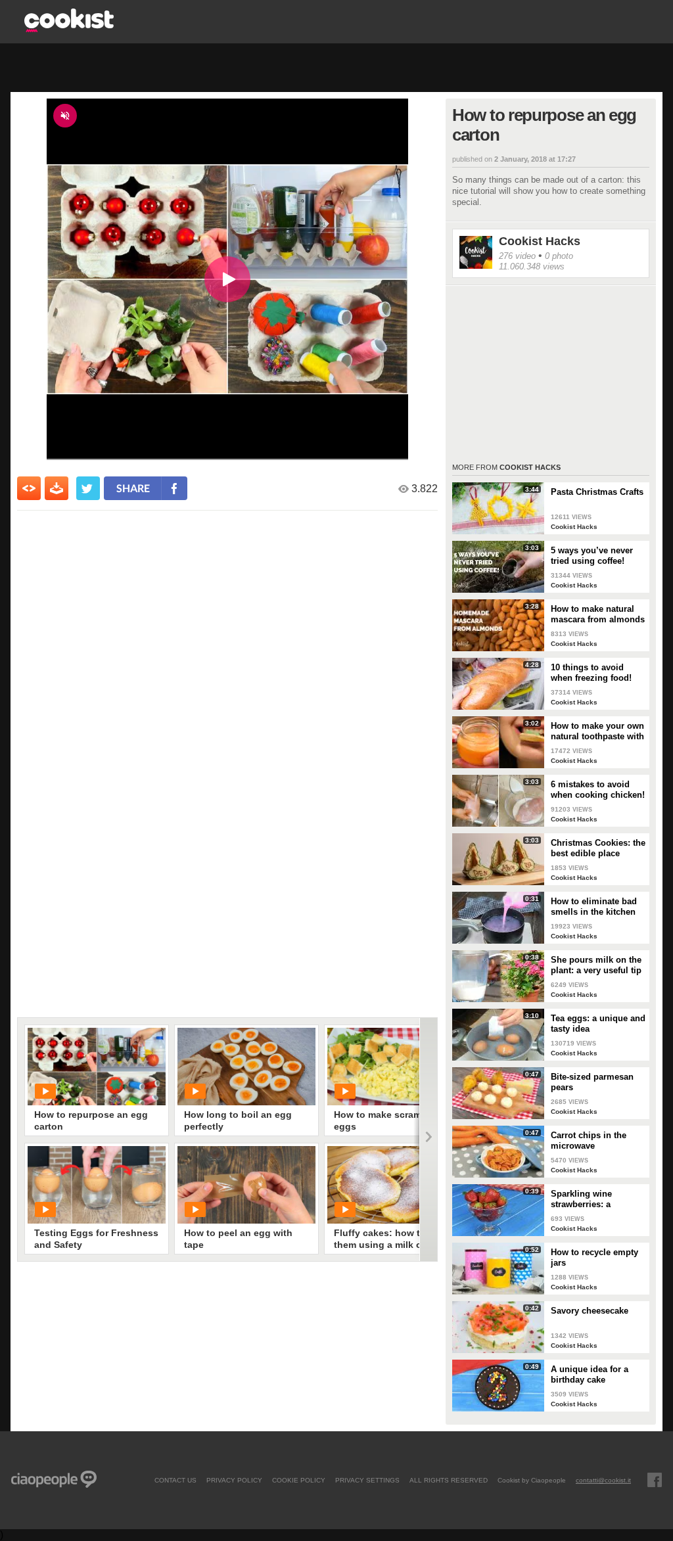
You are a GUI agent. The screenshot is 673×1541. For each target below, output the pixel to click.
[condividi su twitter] (88, 488)
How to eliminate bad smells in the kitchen (594, 906)
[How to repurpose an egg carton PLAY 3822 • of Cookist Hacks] (97, 1066)
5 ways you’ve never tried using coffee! (592, 555)
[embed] (29, 488)
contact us (175, 1480)
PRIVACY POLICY (234, 1480)
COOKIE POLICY (298, 1480)
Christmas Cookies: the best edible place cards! (598, 848)
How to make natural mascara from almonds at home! (598, 614)
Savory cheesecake (589, 1311)
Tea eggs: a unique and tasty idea (598, 1023)
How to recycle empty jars (594, 1257)
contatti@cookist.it (603, 1480)
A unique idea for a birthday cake (589, 1374)
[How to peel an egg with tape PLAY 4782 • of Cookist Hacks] (246, 1185)
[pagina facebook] (654, 1480)
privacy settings (367, 1480)
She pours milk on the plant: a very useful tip (596, 965)
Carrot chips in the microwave (588, 1140)
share (133, 488)
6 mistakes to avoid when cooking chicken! (598, 789)
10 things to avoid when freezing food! (591, 672)
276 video (517, 256)
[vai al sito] (69, 28)
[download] (56, 488)
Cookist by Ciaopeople (532, 1480)
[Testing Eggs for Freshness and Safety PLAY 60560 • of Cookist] (97, 1185)
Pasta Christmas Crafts (597, 492)
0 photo (559, 256)
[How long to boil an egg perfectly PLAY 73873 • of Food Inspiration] (246, 1066)
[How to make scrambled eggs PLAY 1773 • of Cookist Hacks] (396, 1066)
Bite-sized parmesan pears (592, 1082)
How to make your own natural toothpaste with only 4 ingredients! (597, 731)
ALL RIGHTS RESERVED (448, 1480)
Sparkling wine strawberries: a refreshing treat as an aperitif (594, 1199)
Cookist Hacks (539, 241)
